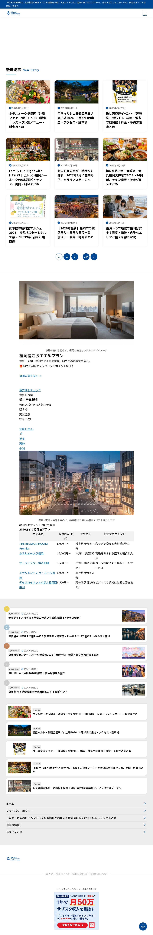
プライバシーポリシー (19, 811)
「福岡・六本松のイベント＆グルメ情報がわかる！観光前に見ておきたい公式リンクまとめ (61, 818)
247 (86, 256)
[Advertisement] (76, 44)
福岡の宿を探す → (30, 376)
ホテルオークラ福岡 (31, 553)
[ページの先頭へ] (143, 926)
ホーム (10, 803)
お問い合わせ (14, 832)
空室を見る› (26, 429)
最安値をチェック (30, 390)
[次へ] (94, 256)
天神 (22, 443)
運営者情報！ (14, 825)
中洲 (22, 448)
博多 (22, 438)
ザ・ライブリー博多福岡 (34, 563)
